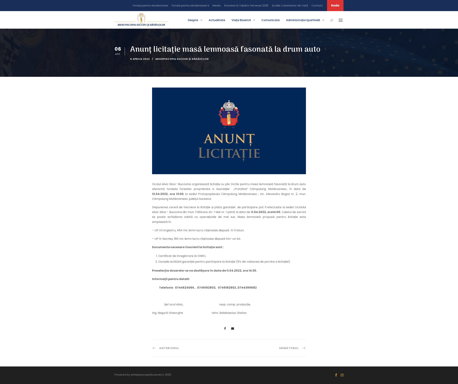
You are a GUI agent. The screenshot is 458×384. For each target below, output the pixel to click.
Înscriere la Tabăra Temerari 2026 (246, 5)
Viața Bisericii (241, 20)
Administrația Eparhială (303, 20)
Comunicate (270, 20)
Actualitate (217, 20)
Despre (193, 20)
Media (217, 5)
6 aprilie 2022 (140, 59)
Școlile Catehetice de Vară (290, 5)
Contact (317, 5)
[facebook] (336, 375)
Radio (335, 5)
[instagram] (342, 375)
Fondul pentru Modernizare (150, 5)
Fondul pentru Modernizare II (190, 5)
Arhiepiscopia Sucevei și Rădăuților (182, 59)
